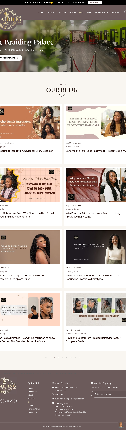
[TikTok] (16, 401)
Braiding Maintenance (76, 333)
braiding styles (72, 271)
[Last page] (79, 357)
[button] (62, 12)
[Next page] (75, 357)
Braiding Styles (72, 146)
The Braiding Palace (58, 426)
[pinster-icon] (10, 401)
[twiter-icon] (5, 401)
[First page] (46, 357)
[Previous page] (50, 357)
